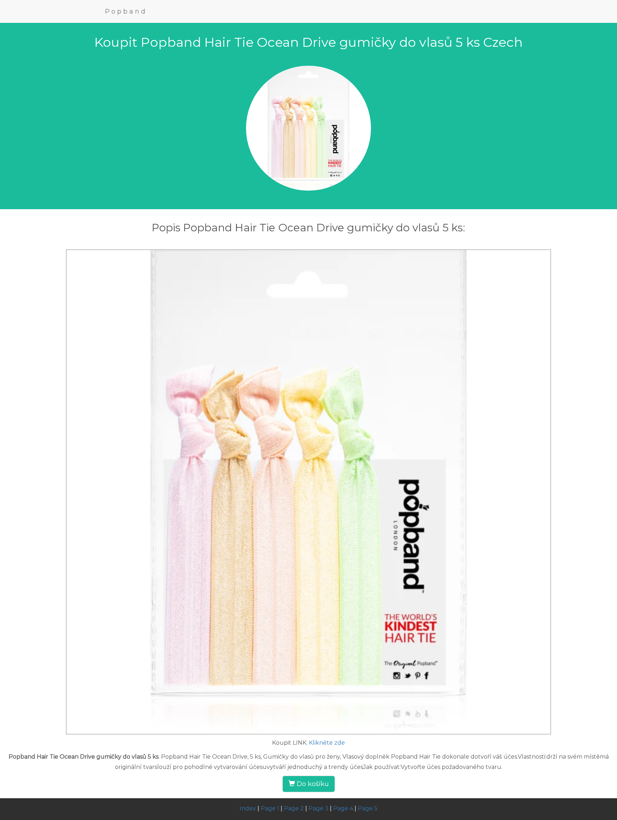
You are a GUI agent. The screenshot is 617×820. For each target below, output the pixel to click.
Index (248, 808)
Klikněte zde (327, 742)
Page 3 (318, 808)
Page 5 (367, 808)
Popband (126, 11)
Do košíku (312, 784)
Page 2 (294, 808)
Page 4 (343, 808)
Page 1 (270, 808)
